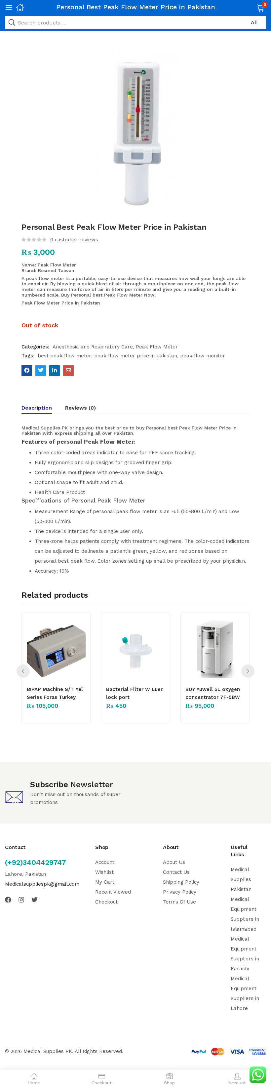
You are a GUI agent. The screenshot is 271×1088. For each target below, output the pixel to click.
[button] (252, 7)
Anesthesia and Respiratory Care (93, 347)
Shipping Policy (181, 882)
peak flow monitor (202, 356)
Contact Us (176, 872)
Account (104, 862)
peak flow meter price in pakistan (135, 356)
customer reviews (74, 240)
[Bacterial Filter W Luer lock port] (135, 648)
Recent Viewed (113, 892)
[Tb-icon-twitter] (34, 900)
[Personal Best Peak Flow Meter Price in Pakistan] (26, 370)
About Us (174, 862)
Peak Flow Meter (157, 347)
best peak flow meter (64, 356)
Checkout (106, 902)
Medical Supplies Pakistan (241, 879)
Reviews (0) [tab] (80, 408)
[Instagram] (21, 900)
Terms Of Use (179, 902)
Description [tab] (36, 408)
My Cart (104, 882)
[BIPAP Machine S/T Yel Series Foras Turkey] (56, 648)
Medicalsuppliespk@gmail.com (42, 884)
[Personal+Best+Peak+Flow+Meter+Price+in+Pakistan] (40, 370)
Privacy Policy (179, 892)
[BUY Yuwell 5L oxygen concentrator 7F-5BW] (214, 648)
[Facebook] (8, 900)
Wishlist (104, 872)
